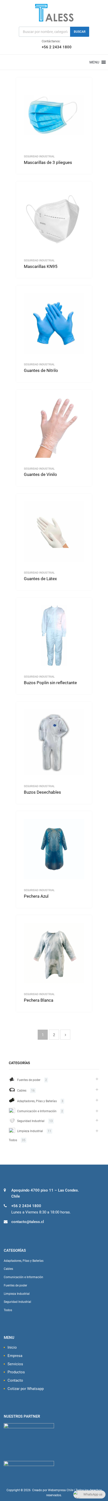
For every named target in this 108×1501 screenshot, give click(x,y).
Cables (21, 1090)
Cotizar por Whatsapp (26, 1388)
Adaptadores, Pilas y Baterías (37, 1101)
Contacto (15, 1380)
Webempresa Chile (60, 1490)
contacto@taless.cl (27, 1221)
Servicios (15, 1364)
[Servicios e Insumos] (54, 21)
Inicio (12, 1347)
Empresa (15, 1355)
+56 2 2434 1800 (54, 47)
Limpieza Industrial (30, 1131)
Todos (13, 1140)
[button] (94, 62)
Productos (16, 1372)
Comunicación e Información (37, 1111)
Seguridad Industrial (39, 156)
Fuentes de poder (28, 1080)
